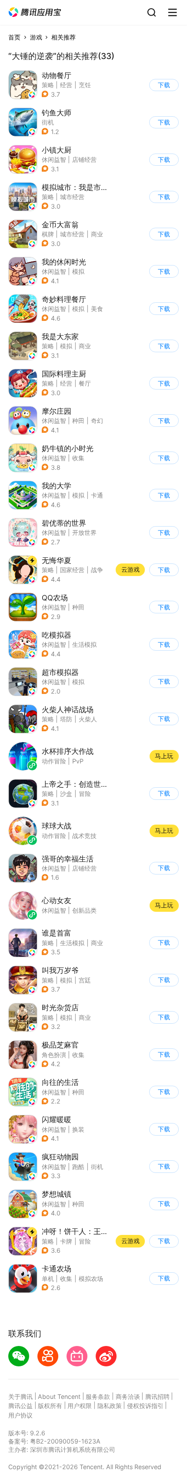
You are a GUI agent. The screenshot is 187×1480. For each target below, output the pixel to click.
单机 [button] (48, 1278)
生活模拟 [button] (84, 644)
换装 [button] (78, 1129)
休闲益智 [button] (54, 159)
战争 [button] (97, 569)
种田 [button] (78, 420)
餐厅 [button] (85, 383)
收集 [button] (78, 458)
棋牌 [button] (48, 234)
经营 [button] (66, 84)
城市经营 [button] (72, 196)
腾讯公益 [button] (20, 1405)
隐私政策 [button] (109, 1405)
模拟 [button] (78, 271)
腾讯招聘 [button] (157, 1396)
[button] (34, 12)
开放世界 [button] (84, 532)
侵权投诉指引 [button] (145, 1405)
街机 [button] (48, 122)
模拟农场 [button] (91, 1278)
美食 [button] (97, 308)
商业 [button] (97, 234)
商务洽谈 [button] (128, 1396)
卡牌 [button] (66, 1241)
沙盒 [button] (66, 793)
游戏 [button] (36, 37)
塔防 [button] (66, 719)
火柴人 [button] (88, 719)
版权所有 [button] (50, 1405)
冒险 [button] (85, 793)
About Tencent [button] (59, 1396)
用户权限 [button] (79, 1405)
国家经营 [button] (72, 569)
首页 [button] (14, 37)
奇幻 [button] (97, 420)
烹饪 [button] (85, 84)
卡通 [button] (97, 495)
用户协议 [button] (20, 1415)
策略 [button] (48, 84)
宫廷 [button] (85, 980)
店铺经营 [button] (84, 159)
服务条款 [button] (98, 1396)
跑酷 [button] (78, 1166)
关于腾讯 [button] (20, 1396)
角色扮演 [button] (54, 1054)
